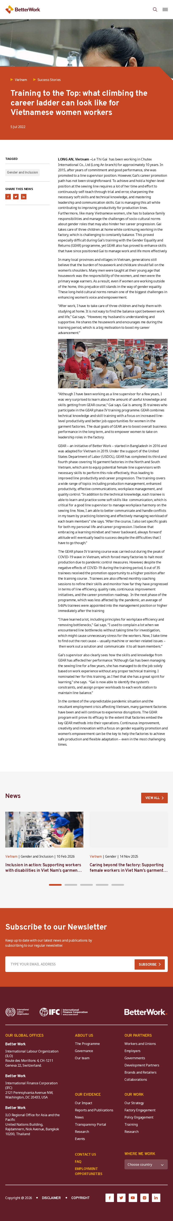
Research (82, 1131)
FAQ (78, 1161)
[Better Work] (146, 1012)
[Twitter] (121, 1198)
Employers (132, 1050)
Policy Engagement (139, 1117)
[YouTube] (133, 1198)
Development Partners (141, 1065)
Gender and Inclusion (22, 173)
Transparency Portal (90, 1124)
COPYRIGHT (80, 1198)
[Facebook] (109, 1198)
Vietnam (11, 857)
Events (80, 1138)
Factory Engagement (139, 1110)
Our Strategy (134, 1103)
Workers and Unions (140, 1043)
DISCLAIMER (51, 1198)
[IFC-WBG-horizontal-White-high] (64, 1012)
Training (131, 1124)
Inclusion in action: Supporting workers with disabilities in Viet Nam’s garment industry (43, 871)
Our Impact (83, 1103)
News (79, 1117)
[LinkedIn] (156, 1198)
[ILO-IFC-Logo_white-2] (17, 1012)
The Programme (87, 1043)
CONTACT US (85, 1154)
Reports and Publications (94, 1110)
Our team (82, 1058)
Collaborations (135, 1079)
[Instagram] (144, 1198)
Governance (84, 1050)
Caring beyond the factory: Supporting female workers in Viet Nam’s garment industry (127, 871)
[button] (55, 885)
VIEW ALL (152, 798)
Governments (134, 1058)
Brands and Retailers (140, 1072)
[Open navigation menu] (165, 9)
